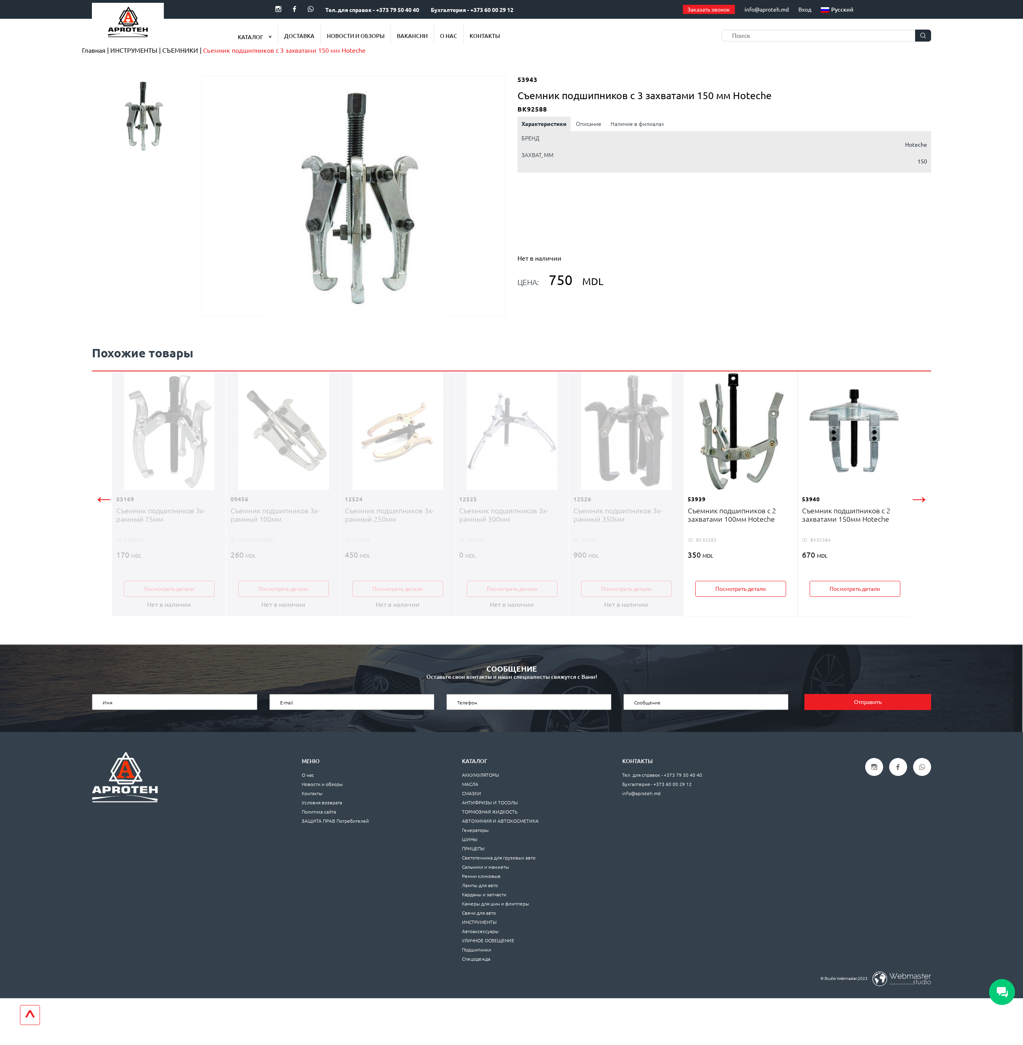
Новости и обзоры (355, 36)
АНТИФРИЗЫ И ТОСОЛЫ (490, 802)
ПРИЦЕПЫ (473, 848)
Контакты (485, 36)
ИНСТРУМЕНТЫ (479, 922)
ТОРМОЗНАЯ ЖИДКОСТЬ (489, 811)
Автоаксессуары (480, 931)
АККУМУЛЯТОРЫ (480, 775)
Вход (804, 9)
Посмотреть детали (169, 589)
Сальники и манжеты (485, 867)
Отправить (868, 702)
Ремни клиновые (481, 876)
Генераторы (475, 830)
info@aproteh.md (766, 9)
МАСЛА (470, 784)
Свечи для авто (479, 912)
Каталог (251, 37)
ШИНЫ (470, 839)
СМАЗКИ (471, 793)
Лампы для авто (480, 885)
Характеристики (544, 124)
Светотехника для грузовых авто (498, 857)
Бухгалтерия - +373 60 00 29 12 (472, 10)
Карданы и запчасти (484, 894)
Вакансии (412, 36)
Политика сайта (319, 811)
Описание (588, 124)
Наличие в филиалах (637, 124)
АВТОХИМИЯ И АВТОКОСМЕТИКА (500, 821)
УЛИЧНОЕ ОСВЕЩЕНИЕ (488, 940)
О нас (448, 36)
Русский (842, 9)
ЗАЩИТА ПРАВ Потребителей (335, 821)
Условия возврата (322, 802)
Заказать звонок (708, 9)
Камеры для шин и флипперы (495, 903)
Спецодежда (476, 958)
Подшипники (476, 949)
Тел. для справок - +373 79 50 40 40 (372, 10)
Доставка (299, 36)
